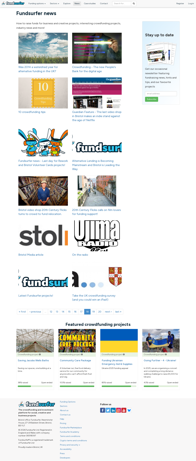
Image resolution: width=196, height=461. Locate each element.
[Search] (134, 3)
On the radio (80, 254)
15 (69, 311)
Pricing (63, 423)
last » (118, 311)
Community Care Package (75, 360)
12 (51, 311)
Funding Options (67, 402)
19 (93, 311)
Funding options (36, 3)
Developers (65, 458)
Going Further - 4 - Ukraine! (160, 360)
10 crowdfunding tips (31, 112)
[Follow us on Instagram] (118, 410)
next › (108, 311)
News (77, 3)
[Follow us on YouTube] (123, 410)
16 (75, 311)
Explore (66, 3)
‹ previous (35, 311)
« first (22, 311)
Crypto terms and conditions (73, 440)
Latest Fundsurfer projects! (35, 295)
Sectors (54, 3)
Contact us (65, 415)
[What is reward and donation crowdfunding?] (40, 354)
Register (180, 3)
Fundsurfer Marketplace (71, 427)
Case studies (90, 3)
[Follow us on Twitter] (107, 410)
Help (62, 419)
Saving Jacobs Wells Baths (33, 360)
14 (63, 311)
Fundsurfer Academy (69, 432)
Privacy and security (69, 445)
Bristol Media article (30, 254)
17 (81, 311)
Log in (191, 3)
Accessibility (65, 449)
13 (57, 311)
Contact (104, 3)
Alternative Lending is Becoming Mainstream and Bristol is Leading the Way (96, 165)
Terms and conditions (70, 436)
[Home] (12, 3)
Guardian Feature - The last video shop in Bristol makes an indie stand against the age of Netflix (96, 116)
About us (64, 410)
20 (99, 311)
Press (62, 453)
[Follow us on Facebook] (102, 410)
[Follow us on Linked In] (113, 410)
